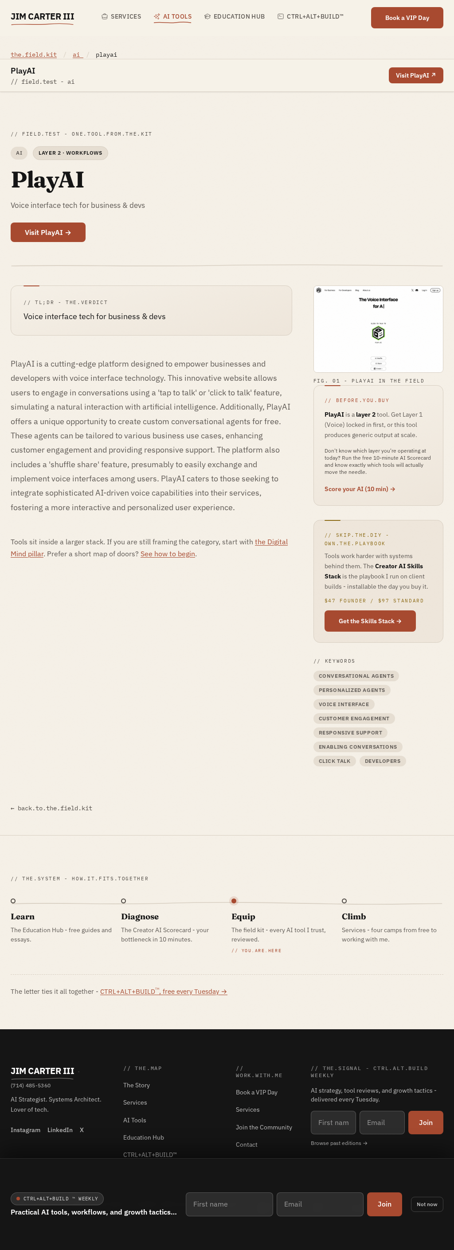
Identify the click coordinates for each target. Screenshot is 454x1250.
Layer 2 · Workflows (70, 152)
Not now (427, 1204)
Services (126, 16)
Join (384, 1203)
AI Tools (177, 16)
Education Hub (239, 16)
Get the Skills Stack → (370, 621)
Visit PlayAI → (48, 232)
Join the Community (264, 1127)
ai (78, 55)
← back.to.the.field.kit (51, 808)
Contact (247, 1144)
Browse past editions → (339, 1143)
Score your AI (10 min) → (360, 489)
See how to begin (168, 553)
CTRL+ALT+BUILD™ (315, 16)
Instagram (25, 1130)
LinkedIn (60, 1130)
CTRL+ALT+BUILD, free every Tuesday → (163, 991)
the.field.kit (34, 55)
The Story (136, 1085)
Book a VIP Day (407, 18)
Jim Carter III (42, 16)
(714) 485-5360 (31, 1085)
